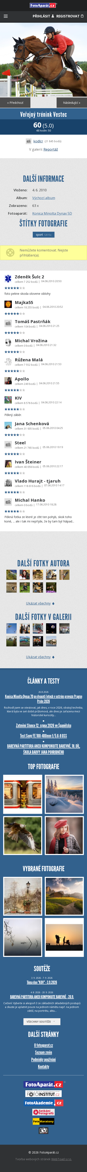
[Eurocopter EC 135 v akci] (11, 628)
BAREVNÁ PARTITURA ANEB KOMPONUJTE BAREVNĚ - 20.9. (42, 996)
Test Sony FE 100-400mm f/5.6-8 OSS (43, 736)
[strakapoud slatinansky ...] (64, 575)
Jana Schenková (32, 423)
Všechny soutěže (40, 1021)
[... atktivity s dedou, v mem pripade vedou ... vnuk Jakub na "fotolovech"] (25, 587)
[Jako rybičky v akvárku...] (38, 628)
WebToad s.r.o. (61, 1159)
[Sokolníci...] (25, 628)
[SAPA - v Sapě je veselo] (38, 641)
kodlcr (38, 141)
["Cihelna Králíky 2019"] (11, 641)
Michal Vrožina (31, 340)
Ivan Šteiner (28, 461)
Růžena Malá (29, 359)
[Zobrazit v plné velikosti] (43, 60)
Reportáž (51, 149)
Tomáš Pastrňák (32, 321)
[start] (11, 587)
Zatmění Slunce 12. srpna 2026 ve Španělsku (43, 725)
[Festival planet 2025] (51, 628)
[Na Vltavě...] (51, 641)
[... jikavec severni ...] (38, 587)
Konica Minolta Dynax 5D (52, 213)
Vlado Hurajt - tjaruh (38, 481)
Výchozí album (43, 198)
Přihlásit (42, 16)
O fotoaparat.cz (43, 1045)
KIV (18, 398)
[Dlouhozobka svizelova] (51, 587)
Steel (20, 442)
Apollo (22, 378)
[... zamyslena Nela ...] (25, 575)
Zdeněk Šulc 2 (29, 276)
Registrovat (68, 16)
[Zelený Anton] (25, 641)
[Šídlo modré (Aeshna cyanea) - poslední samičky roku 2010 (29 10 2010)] (38, 575)
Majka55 (24, 302)
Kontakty (43, 1066)
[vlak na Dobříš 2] (64, 628)
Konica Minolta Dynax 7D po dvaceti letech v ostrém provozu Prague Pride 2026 (43, 699)
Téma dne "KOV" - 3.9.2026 (42, 982)
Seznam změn (43, 1052)
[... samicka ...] (11, 575)
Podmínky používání (43, 1059)
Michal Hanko (30, 500)
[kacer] (51, 575)
